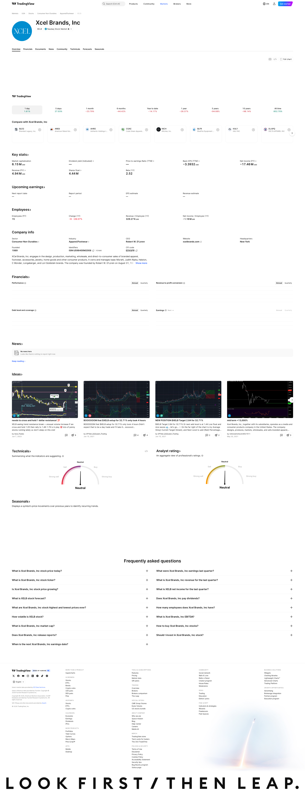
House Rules (203, 683)
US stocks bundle (138, 709)
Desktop (69, 752)
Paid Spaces (204, 714)
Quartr (44, 703)
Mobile (68, 749)
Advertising (268, 691)
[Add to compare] (40, 130)
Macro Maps (70, 739)
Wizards (202, 709)
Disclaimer (136, 752)
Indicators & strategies (207, 706)
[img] (68, 29)
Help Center (136, 724)
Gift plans (135, 681)
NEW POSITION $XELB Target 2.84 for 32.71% (179, 420)
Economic (69, 716)
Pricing (134, 675)
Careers (135, 726)
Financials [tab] (27, 49)
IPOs (67, 724)
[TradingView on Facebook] (18, 676)
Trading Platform (270, 683)
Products (133, 4)
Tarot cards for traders (140, 739)
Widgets (267, 673)
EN (267, 4)
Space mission (137, 719)
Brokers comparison (139, 693)
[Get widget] (275, 59)
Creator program (205, 681)
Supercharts (70, 673)
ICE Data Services (39, 687)
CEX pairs (69, 691)
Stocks (68, 680)
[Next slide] (292, 400)
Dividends (69, 721)
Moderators (203, 686)
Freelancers (203, 711)
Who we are (136, 716)
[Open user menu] (274, 3)
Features (135, 673)
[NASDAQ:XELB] (14, 415)
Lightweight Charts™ (272, 678)
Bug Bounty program (140, 765)
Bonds (68, 685)
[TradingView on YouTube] (23, 676)
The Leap (135, 696)
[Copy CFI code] (136, 251)
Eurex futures (137, 706)
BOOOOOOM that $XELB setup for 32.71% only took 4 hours (115, 420)
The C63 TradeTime (139, 742)
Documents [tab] (40, 49)
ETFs (67, 683)
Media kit (135, 729)
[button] (139, 3)
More (188, 4)
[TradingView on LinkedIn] (32, 676)
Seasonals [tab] (99, 49)
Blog (133, 721)
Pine (67, 696)
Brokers (177, 4)
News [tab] (51, 49)
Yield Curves (70, 734)
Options (69, 736)
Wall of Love (203, 675)
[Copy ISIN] (93, 251)
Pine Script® (70, 742)
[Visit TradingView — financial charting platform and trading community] (21, 96)
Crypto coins (70, 688)
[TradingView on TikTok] (42, 676)
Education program (271, 699)
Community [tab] (62, 49)
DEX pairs (69, 693)
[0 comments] (66, 435)
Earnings (69, 719)
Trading (202, 693)
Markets (164, 4)
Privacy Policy (137, 754)
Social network (204, 673)
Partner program (270, 696)
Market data (136, 678)
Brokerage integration (272, 693)
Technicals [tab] (75, 49)
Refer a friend (204, 678)
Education (203, 696)
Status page (136, 767)
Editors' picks (204, 699)
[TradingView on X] (13, 676)
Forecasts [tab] (87, 49)
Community (148, 4)
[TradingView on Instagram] (28, 676)
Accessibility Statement (141, 760)
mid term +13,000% (237, 420)
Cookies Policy (137, 757)
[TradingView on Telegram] (37, 676)
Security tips (137, 762)
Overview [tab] (16, 49)
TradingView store (139, 736)
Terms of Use (137, 749)
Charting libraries (270, 675)
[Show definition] (32, 161)
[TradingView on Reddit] (47, 676)
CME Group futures (139, 703)
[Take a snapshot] (270, 59)
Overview (135, 688)
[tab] (135, 283)
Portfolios (69, 731)
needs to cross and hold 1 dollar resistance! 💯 (36, 420)
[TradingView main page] (23, 3)
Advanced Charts (271, 681)
